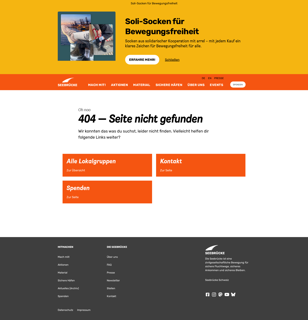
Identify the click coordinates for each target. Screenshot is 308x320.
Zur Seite (159, 155)
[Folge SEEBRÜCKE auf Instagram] (214, 294)
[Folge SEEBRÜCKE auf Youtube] (226, 294)
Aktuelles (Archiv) (68, 288)
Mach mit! (97, 85)
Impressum (83, 309)
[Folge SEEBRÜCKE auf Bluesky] (233, 294)
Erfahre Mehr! (142, 60)
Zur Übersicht (68, 155)
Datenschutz (65, 309)
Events (216, 85)
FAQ (109, 264)
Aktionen (119, 85)
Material (141, 85)
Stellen (111, 288)
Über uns (196, 85)
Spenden (238, 84)
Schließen (172, 60)
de (203, 78)
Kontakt (111, 296)
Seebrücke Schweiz (217, 280)
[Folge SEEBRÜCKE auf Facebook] (207, 294)
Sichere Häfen (169, 85)
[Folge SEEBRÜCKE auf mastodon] (220, 294)
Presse (219, 78)
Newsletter (113, 280)
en (209, 78)
